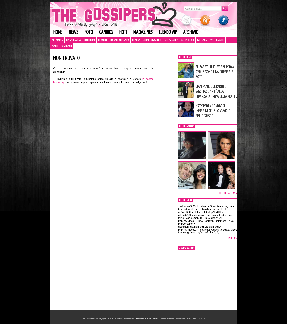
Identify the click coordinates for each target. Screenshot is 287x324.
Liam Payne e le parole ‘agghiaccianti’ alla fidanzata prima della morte (216, 91)
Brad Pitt (102, 40)
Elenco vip (168, 32)
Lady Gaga (202, 40)
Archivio (190, 32)
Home (57, 32)
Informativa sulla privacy (147, 319)
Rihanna (136, 40)
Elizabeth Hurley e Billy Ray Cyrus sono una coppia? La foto (215, 72)
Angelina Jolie (217, 40)
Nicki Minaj (89, 40)
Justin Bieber (187, 40)
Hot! (123, 32)
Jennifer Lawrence (152, 40)
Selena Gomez (171, 40)
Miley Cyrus (57, 40)
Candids (106, 32)
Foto (89, 32)
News (73, 32)
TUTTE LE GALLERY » (227, 193)
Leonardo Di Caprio (119, 40)
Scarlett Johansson (62, 46)
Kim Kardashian (73, 40)
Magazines (143, 32)
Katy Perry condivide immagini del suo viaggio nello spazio (213, 111)
